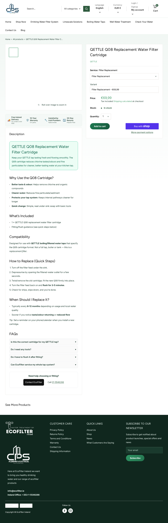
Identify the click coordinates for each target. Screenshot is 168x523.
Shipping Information (60, 451)
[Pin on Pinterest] (144, 61)
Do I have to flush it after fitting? (27, 357)
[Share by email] (156, 61)
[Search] (86, 9)
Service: (103, 70)
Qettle (93, 61)
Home (8, 21)
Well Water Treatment (120, 21)
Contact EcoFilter (33, 382)
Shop (89, 434)
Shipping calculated (122, 101)
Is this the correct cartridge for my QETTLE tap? (35, 342)
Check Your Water (144, 21)
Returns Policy (57, 434)
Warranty (54, 442)
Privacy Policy (57, 430)
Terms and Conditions (60, 438)
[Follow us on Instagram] (70, 510)
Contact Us (10, 30)
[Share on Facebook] (138, 61)
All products (18, 39)
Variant (93, 84)
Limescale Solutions (72, 21)
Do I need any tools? (21, 349)
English (10, 505)
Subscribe (135, 458)
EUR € (24, 505)
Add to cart (100, 126)
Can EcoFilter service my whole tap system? (33, 364)
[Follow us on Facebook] (64, 510)
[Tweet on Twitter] (150, 61)
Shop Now (21, 21)
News (89, 438)
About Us (91, 430)
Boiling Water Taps (96, 21)
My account (137, 10)
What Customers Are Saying (100, 442)
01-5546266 (58, 382)
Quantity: (94, 116)
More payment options (142, 132)
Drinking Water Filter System (44, 21)
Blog (23, 30)
